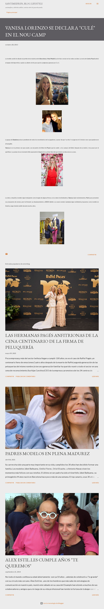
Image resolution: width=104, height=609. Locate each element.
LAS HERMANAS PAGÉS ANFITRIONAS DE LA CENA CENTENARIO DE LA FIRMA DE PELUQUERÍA (51, 341)
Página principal (11, 12)
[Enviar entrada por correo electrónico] (6, 255)
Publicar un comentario (25, 376)
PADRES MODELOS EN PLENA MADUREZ (47, 453)
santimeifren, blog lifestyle (24, 3)
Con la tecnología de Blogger (53, 603)
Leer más (95, 376)
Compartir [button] (92, 255)
